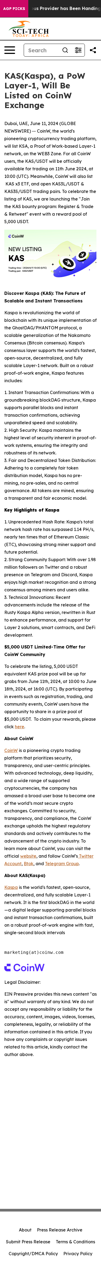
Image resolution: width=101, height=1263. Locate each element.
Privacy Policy (77, 1253)
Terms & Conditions (75, 1241)
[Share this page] (93, 50)
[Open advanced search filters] (78, 50)
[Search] (65, 50)
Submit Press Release (28, 1241)
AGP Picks (14, 8)
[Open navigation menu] (9, 50)
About (25, 1230)
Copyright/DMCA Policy (33, 1253)
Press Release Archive (59, 1230)
